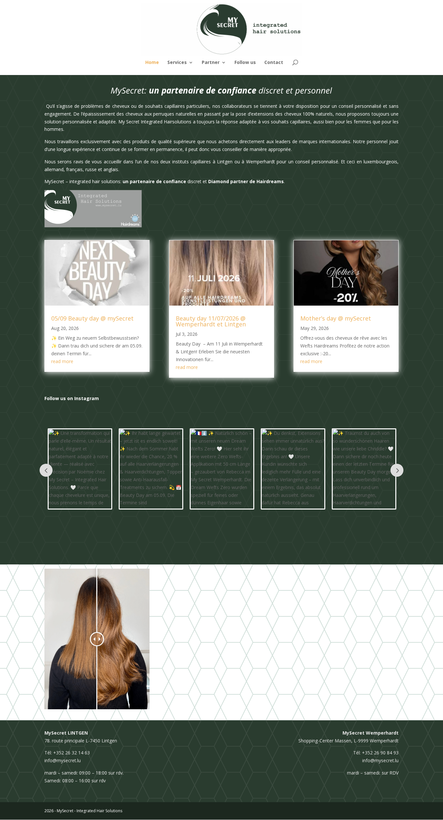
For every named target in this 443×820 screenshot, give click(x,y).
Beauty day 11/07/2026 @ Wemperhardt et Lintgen (211, 321)
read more (62, 361)
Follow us (245, 62)
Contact (273, 62)
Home (152, 62)
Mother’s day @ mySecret (335, 318)
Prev (46, 470)
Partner (211, 62)
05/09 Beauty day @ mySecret (92, 318)
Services (177, 62)
